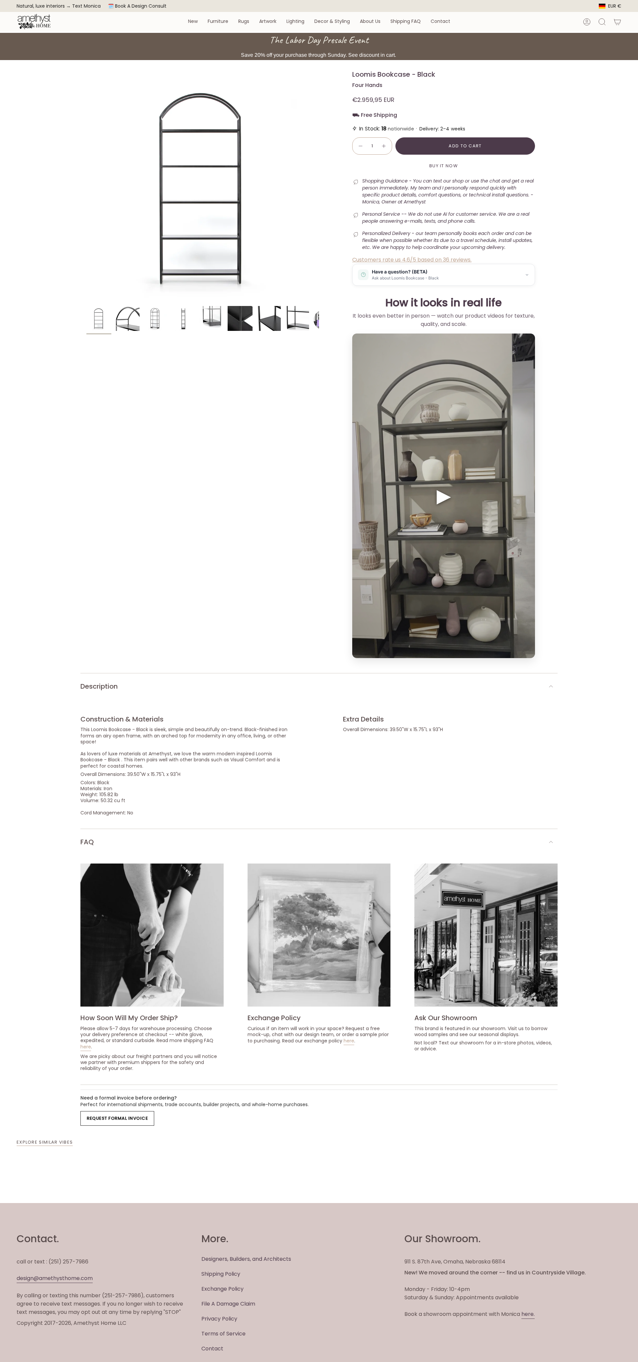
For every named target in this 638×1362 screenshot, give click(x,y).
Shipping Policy (220, 1274)
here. (528, 1314)
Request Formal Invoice (117, 1118)
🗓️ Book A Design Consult (137, 6)
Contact (212, 1348)
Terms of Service (223, 1333)
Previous (86, 186)
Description (99, 686)
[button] (193, 22)
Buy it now (443, 166)
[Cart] (617, 22)
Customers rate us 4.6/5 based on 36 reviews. (412, 260)
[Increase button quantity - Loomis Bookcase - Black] (384, 146)
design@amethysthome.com (55, 1278)
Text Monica (86, 6)
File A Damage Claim (228, 1304)
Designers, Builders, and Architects (246, 1259)
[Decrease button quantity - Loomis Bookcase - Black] (360, 146)
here (85, 1046)
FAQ (87, 842)
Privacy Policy (219, 1319)
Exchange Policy (222, 1289)
